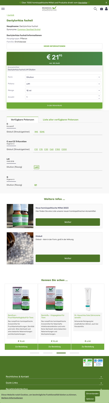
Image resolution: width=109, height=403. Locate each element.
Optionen (90, 399)
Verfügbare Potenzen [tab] (22, 119)
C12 (36, 149)
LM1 (36, 167)
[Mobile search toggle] (95, 9)
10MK (42, 132)
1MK (36, 132)
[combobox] (63, 83)
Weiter (67, 222)
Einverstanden (92, 393)
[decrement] (99, 98)
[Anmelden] (106, 9)
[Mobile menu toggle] (3, 9)
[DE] (49, 8)
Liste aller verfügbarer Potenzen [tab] (60, 119)
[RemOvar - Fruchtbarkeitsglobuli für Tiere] (21, 298)
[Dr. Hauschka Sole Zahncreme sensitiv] (87, 298)
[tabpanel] (21, 317)
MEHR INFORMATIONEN (54, 46)
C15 (41, 149)
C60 (52, 149)
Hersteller (82, 2)
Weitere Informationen (12, 398)
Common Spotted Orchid (28, 29)
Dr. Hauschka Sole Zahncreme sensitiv (87, 316)
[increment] (99, 95)
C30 (46, 149)
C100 (57, 149)
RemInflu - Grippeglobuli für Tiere (52, 316)
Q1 (35, 185)
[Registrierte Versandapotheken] (87, 362)
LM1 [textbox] (28, 84)
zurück (10, 15)
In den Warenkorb (54, 105)
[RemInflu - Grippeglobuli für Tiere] (54, 298)
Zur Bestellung (21, 347)
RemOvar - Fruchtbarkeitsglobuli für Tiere (20, 316)
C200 (64, 149)
